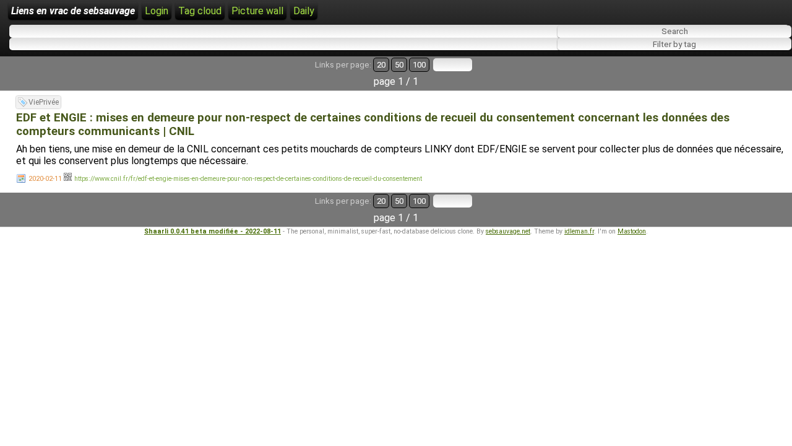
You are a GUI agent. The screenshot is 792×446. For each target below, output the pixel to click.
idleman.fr (579, 231)
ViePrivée (43, 102)
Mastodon (632, 231)
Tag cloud (200, 11)
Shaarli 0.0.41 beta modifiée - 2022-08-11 (212, 231)
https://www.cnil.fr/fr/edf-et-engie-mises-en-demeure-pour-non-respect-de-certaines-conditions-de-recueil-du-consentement (248, 179)
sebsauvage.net (508, 231)
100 (419, 64)
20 (381, 64)
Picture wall (257, 11)
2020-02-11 (45, 179)
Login (156, 11)
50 (399, 64)
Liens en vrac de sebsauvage (73, 11)
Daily (303, 11)
